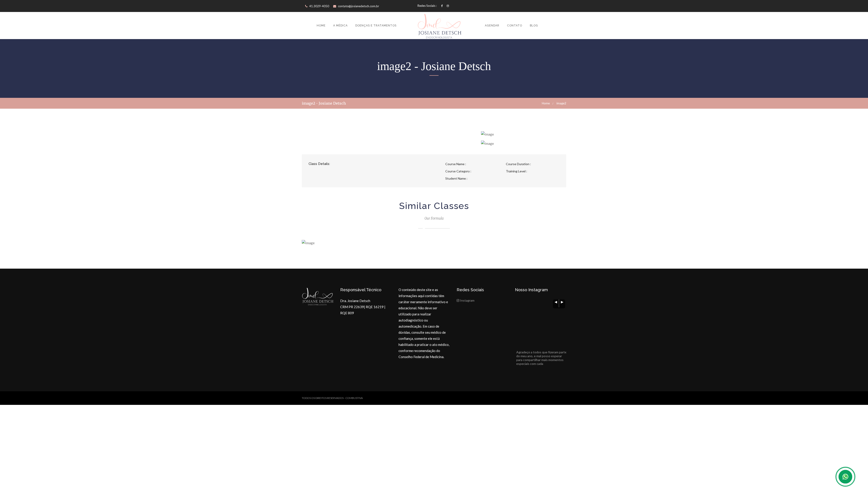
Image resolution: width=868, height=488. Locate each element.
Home (321, 25)
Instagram (466, 300)
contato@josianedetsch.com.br (358, 6)
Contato (514, 25)
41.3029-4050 (319, 6)
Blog (534, 25)
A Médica (340, 25)
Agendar (492, 25)
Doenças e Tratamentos (375, 25)
